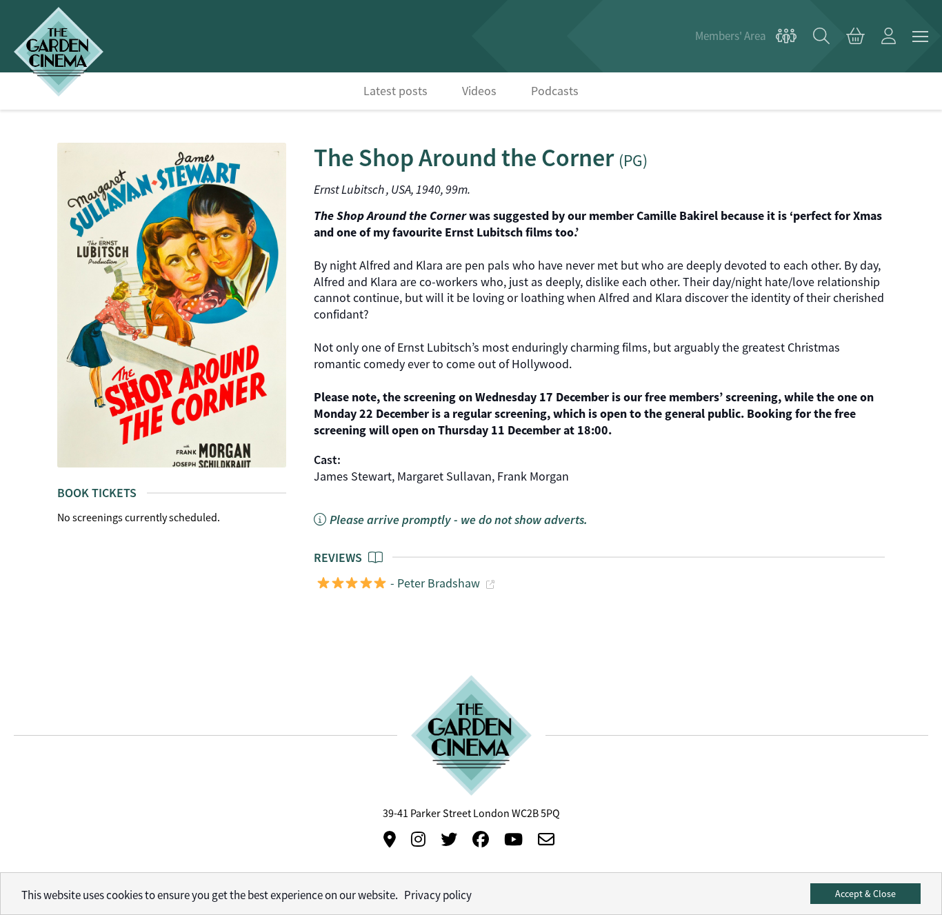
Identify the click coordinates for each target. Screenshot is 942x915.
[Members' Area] (745, 36)
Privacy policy (438, 895)
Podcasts (555, 91)
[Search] (821, 36)
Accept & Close (865, 893)
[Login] (888, 36)
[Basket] (855, 36)
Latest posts (395, 91)
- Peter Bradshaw (434, 583)
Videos (479, 91)
